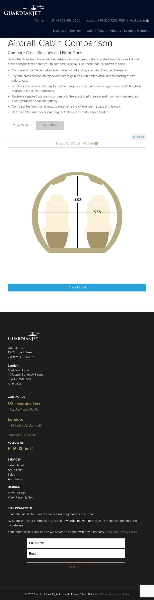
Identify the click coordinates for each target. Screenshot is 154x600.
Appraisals (15, 479)
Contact (40, 20)
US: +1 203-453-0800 (65, 20)
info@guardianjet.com (22, 435)
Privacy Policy (78, 594)
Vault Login (137, 20)
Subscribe (76, 567)
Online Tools (96, 31)
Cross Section (22, 125)
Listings (59, 31)
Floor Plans (50, 125)
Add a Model (77, 287)
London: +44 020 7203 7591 (105, 20)
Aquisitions (15, 470)
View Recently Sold (21, 497)
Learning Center (136, 31)
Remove (140, 136)
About (114, 31)
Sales (11, 475)
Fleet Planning (17, 465)
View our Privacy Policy (121, 532)
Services (75, 31)
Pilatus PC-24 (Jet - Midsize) (75, 144)
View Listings (16, 493)
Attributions (93, 594)
